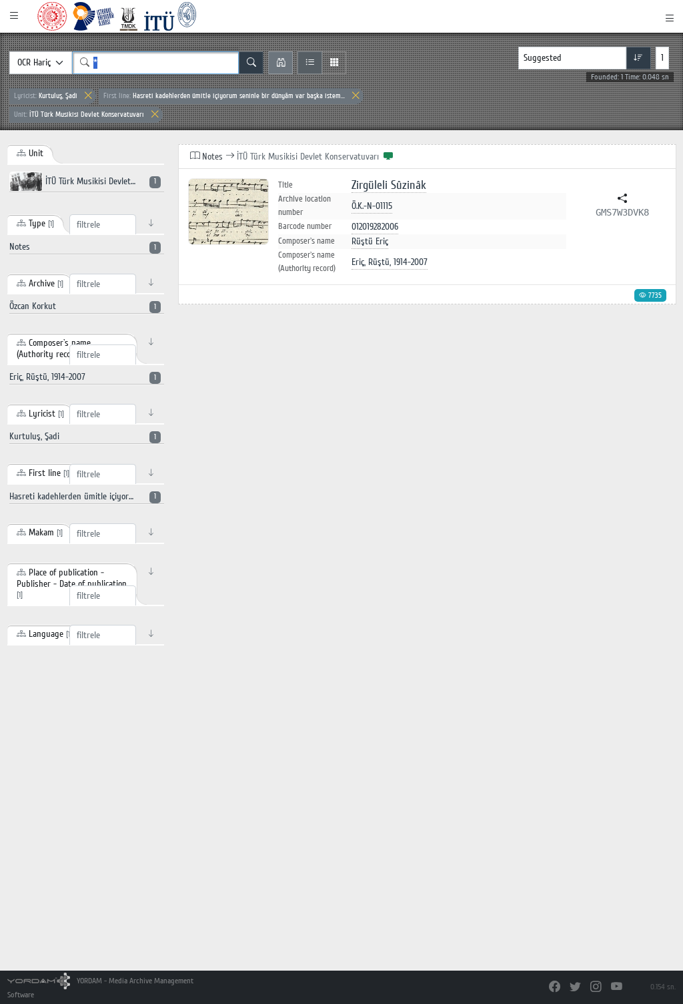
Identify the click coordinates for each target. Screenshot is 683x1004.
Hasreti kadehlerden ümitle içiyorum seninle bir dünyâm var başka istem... (224, 95)
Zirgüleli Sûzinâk (389, 185)
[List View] (309, 62)
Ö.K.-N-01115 (372, 206)
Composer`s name (306, 241)
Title (285, 185)
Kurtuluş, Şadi (45, 95)
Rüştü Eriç (370, 241)
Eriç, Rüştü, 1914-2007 (390, 262)
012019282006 (375, 226)
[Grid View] (333, 62)
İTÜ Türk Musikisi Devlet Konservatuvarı (79, 114)
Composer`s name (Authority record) (306, 262)
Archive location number (304, 206)
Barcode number (304, 226)
